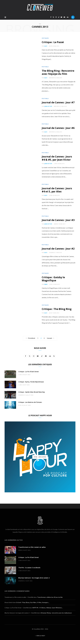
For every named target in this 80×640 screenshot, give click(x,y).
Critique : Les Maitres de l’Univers (30, 402)
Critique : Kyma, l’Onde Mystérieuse (31, 382)
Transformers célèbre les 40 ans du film (50, 597)
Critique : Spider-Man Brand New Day (31, 392)
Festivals (45, 66)
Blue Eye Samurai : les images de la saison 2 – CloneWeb (21, 613)
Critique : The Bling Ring (56, 309)
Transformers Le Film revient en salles (32, 547)
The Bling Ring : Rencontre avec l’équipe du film (58, 72)
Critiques (45, 38)
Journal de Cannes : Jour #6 (58, 128)
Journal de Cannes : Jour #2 (58, 248)
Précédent (31, 338)
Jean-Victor (48, 106)
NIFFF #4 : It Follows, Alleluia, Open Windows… (47, 608)
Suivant (49, 338)
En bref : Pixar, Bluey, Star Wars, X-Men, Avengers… (32, 602)
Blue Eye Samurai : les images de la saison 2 (34, 578)
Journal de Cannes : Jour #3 (58, 220)
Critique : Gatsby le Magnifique (53, 278)
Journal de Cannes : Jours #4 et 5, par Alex (57, 190)
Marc (46, 284)
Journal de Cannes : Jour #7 (58, 102)
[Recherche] (73, 17)
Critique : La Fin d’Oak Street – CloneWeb (17, 608)
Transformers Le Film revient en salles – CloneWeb (19, 597)
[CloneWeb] (40, 7)
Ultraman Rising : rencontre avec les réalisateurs (56, 613)
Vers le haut (40, 636)
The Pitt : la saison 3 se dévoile (29, 568)
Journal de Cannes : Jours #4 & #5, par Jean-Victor (57, 158)
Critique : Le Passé (53, 42)
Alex (45, 46)
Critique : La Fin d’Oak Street (28, 372)
